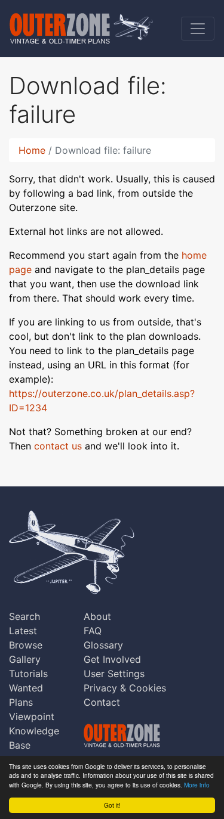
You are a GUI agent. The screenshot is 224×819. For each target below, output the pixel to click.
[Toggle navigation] (197, 29)
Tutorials (28, 674)
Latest (23, 631)
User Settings (114, 674)
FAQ (93, 631)
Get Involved (112, 659)
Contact (102, 702)
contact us (58, 446)
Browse (25, 645)
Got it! (112, 805)
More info (197, 784)
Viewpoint (31, 716)
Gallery (25, 659)
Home (32, 150)
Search (24, 616)
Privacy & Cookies (125, 688)
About (97, 616)
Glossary (103, 645)
